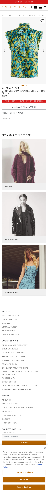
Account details (10, 316)
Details (6, 119)
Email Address (8, 432)
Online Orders (9, 319)
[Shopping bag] (40, 7)
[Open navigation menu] (44, 7)
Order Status (9, 382)
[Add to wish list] (42, 20)
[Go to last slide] (4, 50)
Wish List (6, 323)
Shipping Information (13, 360)
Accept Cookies (24, 487)
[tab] (23, 85)
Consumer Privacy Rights (15, 368)
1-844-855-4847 (10, 423)
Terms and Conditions (13, 356)
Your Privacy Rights (24, 472)
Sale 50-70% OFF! (24, 2)
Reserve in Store (10, 335)
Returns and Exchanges (14, 353)
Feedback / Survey (11, 415)
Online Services (10, 349)
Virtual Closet (10, 327)
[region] (24, 468)
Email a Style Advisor (24, 107)
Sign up (24, 443)
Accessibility (8, 378)
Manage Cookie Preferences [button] (16, 389)
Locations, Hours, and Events (17, 408)
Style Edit (7, 411)
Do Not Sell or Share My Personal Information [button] (20, 373)
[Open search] (30, 7)
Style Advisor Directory (15, 345)
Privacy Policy (9, 364)
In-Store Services (11, 404)
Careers (6, 419)
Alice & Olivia (10, 88)
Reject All (24, 480)
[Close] (45, 448)
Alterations (8, 331)
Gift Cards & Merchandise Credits (19, 386)
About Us (7, 400)
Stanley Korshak (14, 7)
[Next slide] (43, 50)
